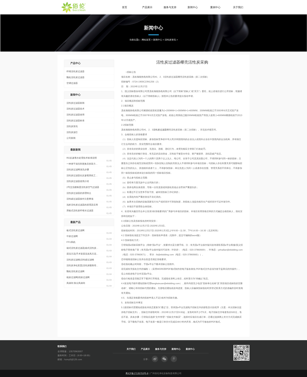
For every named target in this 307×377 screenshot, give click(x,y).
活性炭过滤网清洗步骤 (78, 169)
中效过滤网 (72, 236)
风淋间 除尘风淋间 (76, 283)
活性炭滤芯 (72, 132)
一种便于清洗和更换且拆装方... (82, 163)
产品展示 (147, 7)
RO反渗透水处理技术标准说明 (82, 158)
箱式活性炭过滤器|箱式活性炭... (82, 248)
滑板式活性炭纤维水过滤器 (80, 210)
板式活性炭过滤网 (75, 230)
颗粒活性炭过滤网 (75, 271)
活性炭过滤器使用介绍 (78, 181)
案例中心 (215, 7)
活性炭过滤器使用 (75, 114)
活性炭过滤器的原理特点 (79, 193)
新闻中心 (193, 7)
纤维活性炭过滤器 (75, 71)
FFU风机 (71, 242)
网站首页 (146, 39)
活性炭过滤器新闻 (75, 103)
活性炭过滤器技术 (75, 108)
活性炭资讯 (170, 39)
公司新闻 (71, 138)
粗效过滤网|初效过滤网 (78, 277)
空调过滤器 (72, 83)
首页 (124, 7)
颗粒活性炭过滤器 (75, 77)
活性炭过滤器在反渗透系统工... (82, 175)
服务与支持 (170, 7)
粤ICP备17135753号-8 (137, 373)
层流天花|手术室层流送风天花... (82, 253)
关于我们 (238, 7)
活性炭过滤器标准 (75, 120)
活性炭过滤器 (160, 129)
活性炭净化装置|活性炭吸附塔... (82, 265)
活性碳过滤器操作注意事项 (80, 199)
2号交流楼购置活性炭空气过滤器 (83, 187)
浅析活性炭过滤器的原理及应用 (82, 204)
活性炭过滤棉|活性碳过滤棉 (80, 259)
